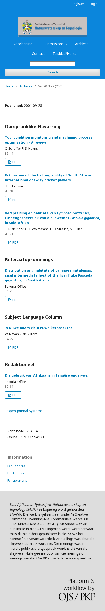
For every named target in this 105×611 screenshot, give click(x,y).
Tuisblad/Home (65, 53)
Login (94, 3)
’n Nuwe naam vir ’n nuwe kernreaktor (38, 327)
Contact (38, 53)
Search (52, 72)
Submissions (54, 43)
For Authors (15, 473)
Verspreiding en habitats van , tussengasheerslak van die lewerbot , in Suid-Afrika (52, 218)
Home (9, 86)
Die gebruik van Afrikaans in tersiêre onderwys (46, 375)
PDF (15, 162)
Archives (81, 43)
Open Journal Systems (24, 410)
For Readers (16, 466)
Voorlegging (23, 43)
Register (78, 3)
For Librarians (17, 480)
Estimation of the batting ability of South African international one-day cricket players (48, 177)
